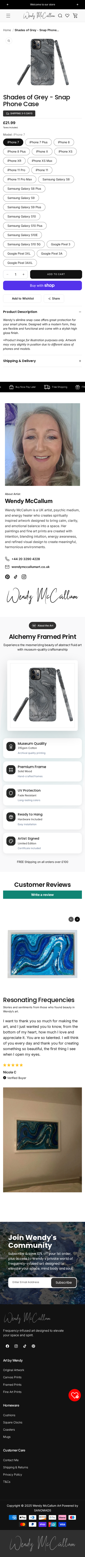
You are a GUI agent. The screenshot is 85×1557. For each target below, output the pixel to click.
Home (7, 30)
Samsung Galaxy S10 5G (23, 244)
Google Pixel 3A (52, 253)
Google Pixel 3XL (19, 253)
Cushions (9, 1415)
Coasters (9, 1429)
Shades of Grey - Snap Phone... (37, 30)
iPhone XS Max (42, 160)
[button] (8, 15)
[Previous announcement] (7, 4)
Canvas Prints (12, 1377)
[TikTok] (15, 576)
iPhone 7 (13, 142)
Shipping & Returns (15, 1467)
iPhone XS (65, 151)
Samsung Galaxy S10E (22, 235)
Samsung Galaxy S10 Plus (24, 225)
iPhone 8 (64, 142)
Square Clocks (12, 1422)
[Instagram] (23, 576)
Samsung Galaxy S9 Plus (24, 207)
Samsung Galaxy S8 (56, 179)
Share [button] (56, 298)
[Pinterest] (7, 576)
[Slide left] (71, 919)
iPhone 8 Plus (16, 151)
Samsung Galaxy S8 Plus (24, 188)
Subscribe (64, 1282)
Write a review (42, 895)
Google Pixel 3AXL (20, 262)
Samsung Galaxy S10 (21, 216)
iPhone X (42, 151)
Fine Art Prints (12, 1392)
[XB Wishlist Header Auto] (67, 15)
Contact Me (11, 1460)
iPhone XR (14, 160)
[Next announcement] (77, 4)
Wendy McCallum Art (47, 1505)
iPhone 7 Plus (38, 142)
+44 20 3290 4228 (26, 559)
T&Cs (6, 1481)
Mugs (7, 1436)
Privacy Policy (12, 1474)
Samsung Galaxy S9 (21, 198)
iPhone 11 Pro (16, 170)
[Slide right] (77, 919)
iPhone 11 (42, 170)
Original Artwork (13, 1370)
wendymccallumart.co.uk (31, 567)
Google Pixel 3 (60, 244)
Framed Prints (12, 1384)
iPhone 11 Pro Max (19, 179)
